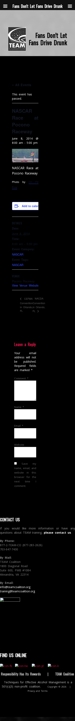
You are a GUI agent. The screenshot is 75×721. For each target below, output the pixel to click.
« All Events (21, 84)
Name (19, 407)
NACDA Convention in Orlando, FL (39, 305)
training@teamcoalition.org (17, 591)
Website (19, 445)
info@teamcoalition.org (15, 587)
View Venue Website (25, 285)
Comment (21, 378)
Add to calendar (33, 206)
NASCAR (17, 254)
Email (18, 426)
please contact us (57, 532)
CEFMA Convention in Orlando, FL (26, 304)
